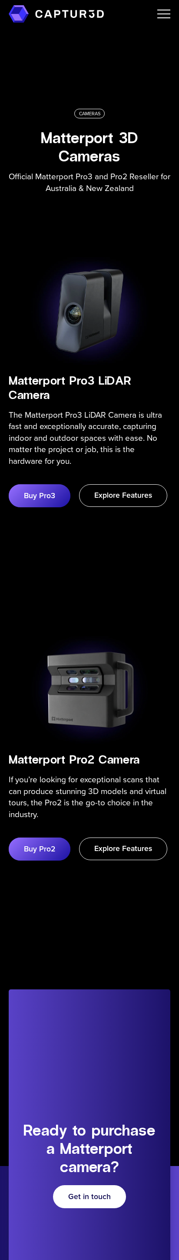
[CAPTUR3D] (19, 14)
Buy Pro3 (39, 495)
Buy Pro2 (39, 849)
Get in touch (89, 1196)
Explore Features (123, 495)
